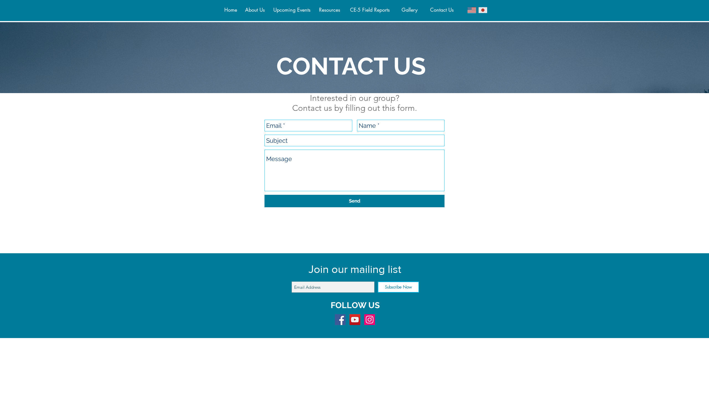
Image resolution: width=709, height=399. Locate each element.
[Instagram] (369, 319)
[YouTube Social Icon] (355, 319)
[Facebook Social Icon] (340, 319)
